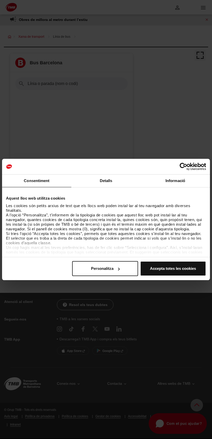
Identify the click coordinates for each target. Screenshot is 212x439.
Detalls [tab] (106, 180)
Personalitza (102, 268)
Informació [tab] (175, 180)
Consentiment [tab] (36, 180)
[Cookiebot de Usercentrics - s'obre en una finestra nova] (183, 166)
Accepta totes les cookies (173, 268)
